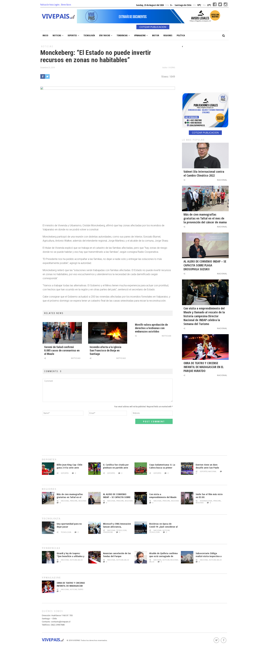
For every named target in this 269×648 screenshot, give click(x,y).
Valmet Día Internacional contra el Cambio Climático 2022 (204, 173)
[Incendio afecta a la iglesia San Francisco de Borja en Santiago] (107, 333)
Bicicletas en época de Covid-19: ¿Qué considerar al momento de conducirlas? (163, 526)
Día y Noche (104, 35)
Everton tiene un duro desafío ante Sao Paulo (207, 466)
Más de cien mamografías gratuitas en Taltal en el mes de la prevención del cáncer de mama (205, 218)
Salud (80, 560)
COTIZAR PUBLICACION (152, 27)
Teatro (80, 589)
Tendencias (122, 35)
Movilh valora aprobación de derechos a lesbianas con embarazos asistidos (151, 328)
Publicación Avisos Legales (49, 4)
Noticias (57, 35)
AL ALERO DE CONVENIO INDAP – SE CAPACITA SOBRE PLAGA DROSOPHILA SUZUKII (205, 265)
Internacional (206, 501)
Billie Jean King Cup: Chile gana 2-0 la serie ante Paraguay (69, 467)
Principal (74, 501)
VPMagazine (140, 35)
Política (181, 35)
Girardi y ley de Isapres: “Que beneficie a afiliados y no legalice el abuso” (70, 556)
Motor (155, 35)
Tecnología (89, 35)
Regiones (167, 35)
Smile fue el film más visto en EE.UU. (209, 496)
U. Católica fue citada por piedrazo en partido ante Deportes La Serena (116, 467)
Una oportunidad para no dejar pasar (69, 525)
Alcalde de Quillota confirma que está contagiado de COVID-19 (163, 556)
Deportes (72, 35)
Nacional (222, 180)
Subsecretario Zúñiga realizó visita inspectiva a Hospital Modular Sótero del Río (210, 558)
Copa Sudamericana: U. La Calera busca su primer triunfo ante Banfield (162, 467)
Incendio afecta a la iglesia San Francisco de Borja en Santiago (105, 350)
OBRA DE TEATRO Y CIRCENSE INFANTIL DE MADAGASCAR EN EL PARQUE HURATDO (204, 367)
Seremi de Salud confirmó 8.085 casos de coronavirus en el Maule (62, 350)
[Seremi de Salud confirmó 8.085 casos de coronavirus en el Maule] (62, 333)
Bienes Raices (66, 4)
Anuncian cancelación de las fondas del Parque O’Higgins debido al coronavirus (117, 558)
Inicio (45, 35)
